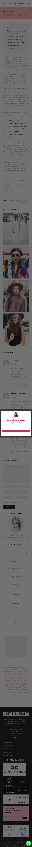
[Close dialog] (30, 412)
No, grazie (16, 433)
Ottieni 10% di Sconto (16, 431)
